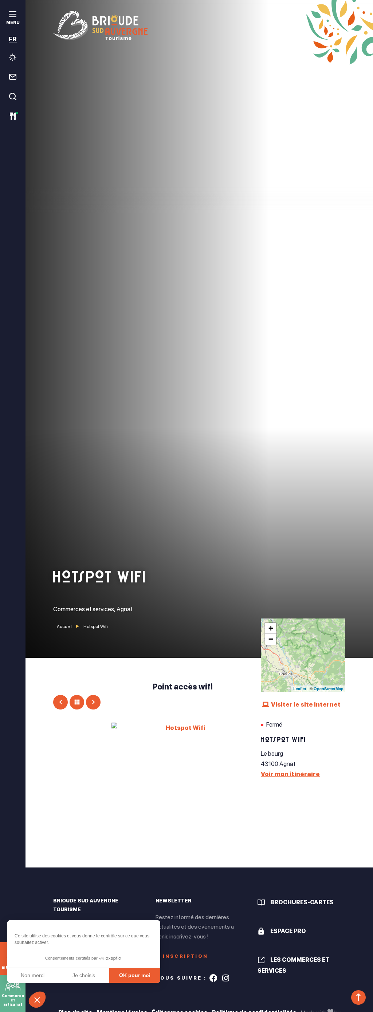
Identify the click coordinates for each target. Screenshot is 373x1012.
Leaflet (299, 688)
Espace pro (288, 931)
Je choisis (83, 975)
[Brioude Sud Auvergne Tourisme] (199, 25)
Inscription (185, 956)
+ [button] (270, 628)
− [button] (270, 639)
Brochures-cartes (302, 902)
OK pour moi (134, 975)
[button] (37, 999)
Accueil (64, 626)
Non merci (32, 975)
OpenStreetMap (328, 688)
